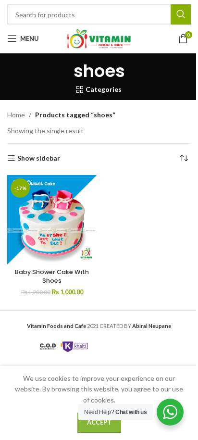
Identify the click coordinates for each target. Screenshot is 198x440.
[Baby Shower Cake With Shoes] (52, 219)
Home (16, 115)
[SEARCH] (181, 14)
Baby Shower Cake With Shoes (52, 276)
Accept (99, 422)
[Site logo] (99, 38)
